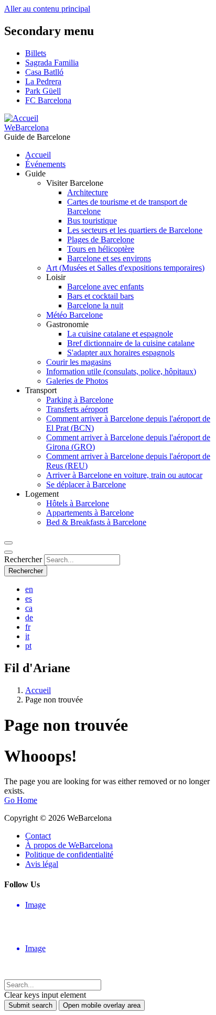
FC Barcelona (48, 100)
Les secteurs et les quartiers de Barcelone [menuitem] (134, 230)
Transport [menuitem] (41, 390)
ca (29, 608)
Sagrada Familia (52, 62)
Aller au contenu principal (47, 8)
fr (27, 626)
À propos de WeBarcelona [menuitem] (69, 845)
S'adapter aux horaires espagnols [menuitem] (121, 352)
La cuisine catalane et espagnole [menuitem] (120, 333)
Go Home (20, 800)
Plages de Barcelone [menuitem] (100, 239)
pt (28, 645)
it (27, 636)
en (29, 589)
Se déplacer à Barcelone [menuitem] (86, 484)
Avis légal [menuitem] (41, 864)
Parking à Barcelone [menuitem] (79, 399)
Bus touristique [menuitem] (92, 220)
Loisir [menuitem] (56, 277)
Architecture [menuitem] (87, 192)
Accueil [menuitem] (38, 154)
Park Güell (43, 90)
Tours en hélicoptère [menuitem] (100, 248)
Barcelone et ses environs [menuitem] (109, 258)
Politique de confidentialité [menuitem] (69, 854)
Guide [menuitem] (35, 173)
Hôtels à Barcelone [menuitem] (77, 503)
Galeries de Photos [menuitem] (77, 380)
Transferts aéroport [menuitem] (77, 409)
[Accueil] (21, 118)
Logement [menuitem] (42, 493)
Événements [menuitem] (45, 164)
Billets (35, 53)
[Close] (8, 552)
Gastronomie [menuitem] (67, 324)
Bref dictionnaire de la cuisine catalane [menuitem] (131, 343)
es (28, 598)
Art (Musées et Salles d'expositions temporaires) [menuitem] (125, 267)
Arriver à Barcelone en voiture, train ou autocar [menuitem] (124, 475)
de (29, 617)
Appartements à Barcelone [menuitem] (90, 512)
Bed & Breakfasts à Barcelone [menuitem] (96, 522)
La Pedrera (43, 81)
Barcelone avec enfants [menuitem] (105, 286)
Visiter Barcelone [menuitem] (74, 183)
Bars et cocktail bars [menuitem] (100, 296)
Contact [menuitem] (38, 835)
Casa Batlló (44, 72)
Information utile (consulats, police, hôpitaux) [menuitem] (121, 371)
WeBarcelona (26, 127)
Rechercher (23, 559)
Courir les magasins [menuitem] (78, 362)
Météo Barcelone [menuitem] (74, 314)
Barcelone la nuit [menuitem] (95, 305)
